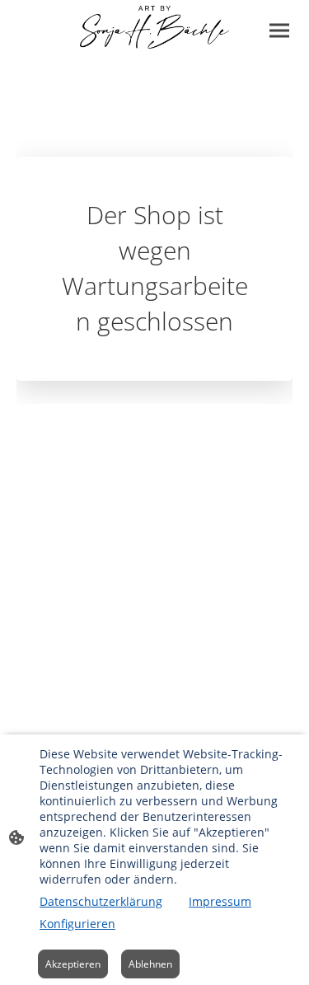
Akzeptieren (73, 964)
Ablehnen (150, 964)
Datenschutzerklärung (101, 901)
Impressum (220, 901)
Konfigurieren (77, 923)
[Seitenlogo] (154, 27)
